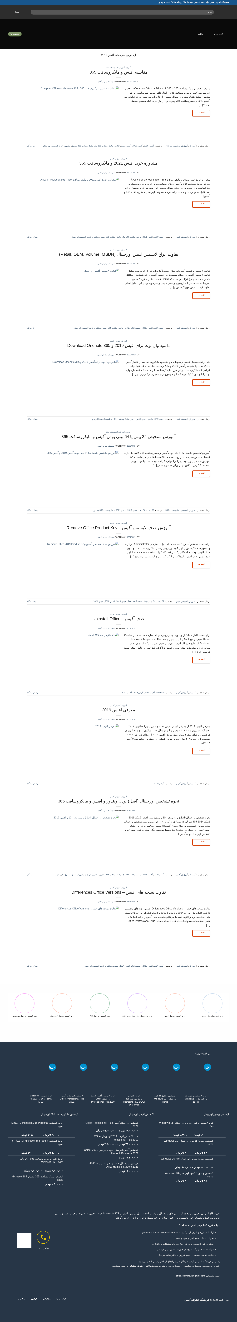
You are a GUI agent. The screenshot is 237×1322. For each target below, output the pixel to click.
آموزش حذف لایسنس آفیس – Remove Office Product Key (118, 527)
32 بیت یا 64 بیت (146, 510)
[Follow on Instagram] (130, 1299)
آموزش (128, 67)
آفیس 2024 (125, 966)
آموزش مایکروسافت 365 (115, 67)
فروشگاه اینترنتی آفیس (106, 81)
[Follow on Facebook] (134, 1299)
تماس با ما (43, 1248)
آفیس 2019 (137, 146)
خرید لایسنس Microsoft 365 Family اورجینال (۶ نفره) (41, 1098)
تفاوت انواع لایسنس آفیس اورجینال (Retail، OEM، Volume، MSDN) (118, 254)
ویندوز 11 (56, 874)
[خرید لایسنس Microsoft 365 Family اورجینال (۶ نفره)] (41, 1075)
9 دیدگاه (30, 874)
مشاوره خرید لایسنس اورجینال (56, 146)
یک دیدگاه (31, 146)
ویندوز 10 (66, 874)
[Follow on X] (126, 1299)
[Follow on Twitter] (122, 1299)
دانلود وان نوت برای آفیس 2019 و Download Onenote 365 (118, 345)
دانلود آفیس (141, 419)
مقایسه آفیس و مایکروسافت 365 (118, 72)
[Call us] (114, 1299)
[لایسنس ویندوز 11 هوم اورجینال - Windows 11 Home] (165, 1075)
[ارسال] (34, 12)
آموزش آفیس (115, 159)
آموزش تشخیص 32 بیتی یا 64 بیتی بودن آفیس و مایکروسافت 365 (118, 436)
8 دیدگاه (30, 328)
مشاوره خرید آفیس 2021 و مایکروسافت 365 (118, 163)
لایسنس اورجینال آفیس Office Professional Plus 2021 (72, 1098)
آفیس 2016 (149, 146)
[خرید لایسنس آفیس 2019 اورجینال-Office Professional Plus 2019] (103, 1075)
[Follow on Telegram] (102, 1299)
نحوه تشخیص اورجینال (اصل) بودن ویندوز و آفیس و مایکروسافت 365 (118, 801)
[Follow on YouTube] (106, 1299)
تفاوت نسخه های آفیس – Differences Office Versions (118, 892)
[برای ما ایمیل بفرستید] (118, 1299)
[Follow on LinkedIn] (110, 1299)
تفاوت (117, 146)
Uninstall (160, 692)
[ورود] (28, 12)
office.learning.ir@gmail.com (190, 1275)
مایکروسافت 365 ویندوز (82, 146)
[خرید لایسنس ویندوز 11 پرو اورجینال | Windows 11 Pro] (196, 1075)
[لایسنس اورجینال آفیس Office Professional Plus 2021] (72, 1075)
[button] (15, 12)
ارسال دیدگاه (33, 237)
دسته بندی (218, 34)
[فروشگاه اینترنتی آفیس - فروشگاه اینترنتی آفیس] (224, 12)
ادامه (201, 112)
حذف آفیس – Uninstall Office (118, 618)
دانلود (200, 34)
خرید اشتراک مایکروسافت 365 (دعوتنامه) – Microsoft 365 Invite (134, 1100)
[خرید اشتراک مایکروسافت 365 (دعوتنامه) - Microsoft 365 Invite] (134, 1075)
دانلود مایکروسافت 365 (124, 419)
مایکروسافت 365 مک (103, 146)
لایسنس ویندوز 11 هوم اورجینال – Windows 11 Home (165, 1098)
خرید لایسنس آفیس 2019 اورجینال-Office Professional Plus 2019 (103, 1098)
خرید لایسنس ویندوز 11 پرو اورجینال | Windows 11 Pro (196, 1098)
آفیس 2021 (126, 146)
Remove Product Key (138, 601)
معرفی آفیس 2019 (118, 710)
